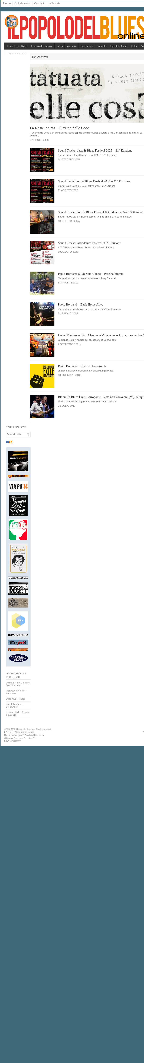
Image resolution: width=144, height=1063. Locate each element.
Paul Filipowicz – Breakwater (14, 705)
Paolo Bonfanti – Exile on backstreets (82, 366)
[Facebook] (7, 442)
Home (7, 3)
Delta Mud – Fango (15, 698)
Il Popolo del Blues (17, 46)
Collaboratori (22, 3)
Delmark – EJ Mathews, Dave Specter (18, 684)
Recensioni (87, 46)
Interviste (72, 46)
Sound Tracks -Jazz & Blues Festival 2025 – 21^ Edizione (95, 150)
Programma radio (16, 53)
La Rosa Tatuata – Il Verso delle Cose (59, 128)
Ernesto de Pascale (42, 46)
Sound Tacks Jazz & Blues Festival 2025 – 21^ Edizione (94, 181)
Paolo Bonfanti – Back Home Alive (80, 304)
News (60, 46)
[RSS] (10, 442)
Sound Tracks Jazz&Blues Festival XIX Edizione (89, 243)
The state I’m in (118, 46)
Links (134, 46)
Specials (101, 46)
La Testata (54, 3)
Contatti (39, 3)
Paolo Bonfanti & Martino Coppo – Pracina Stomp (90, 273)
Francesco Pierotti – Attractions (16, 692)
